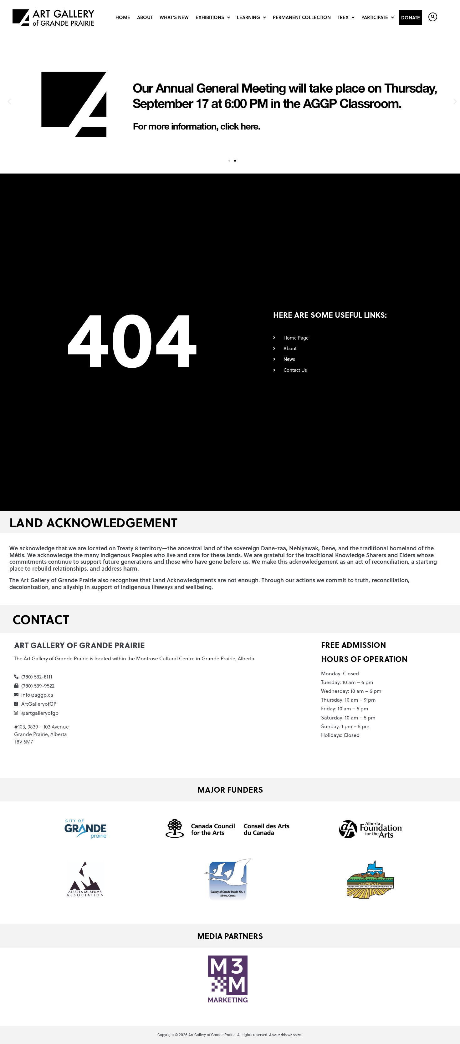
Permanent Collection (302, 17)
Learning (248, 17)
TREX (343, 17)
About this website (285, 1034)
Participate (374, 17)
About (145, 17)
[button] (9, 101)
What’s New (174, 17)
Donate (410, 17)
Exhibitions (210, 17)
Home (122, 17)
